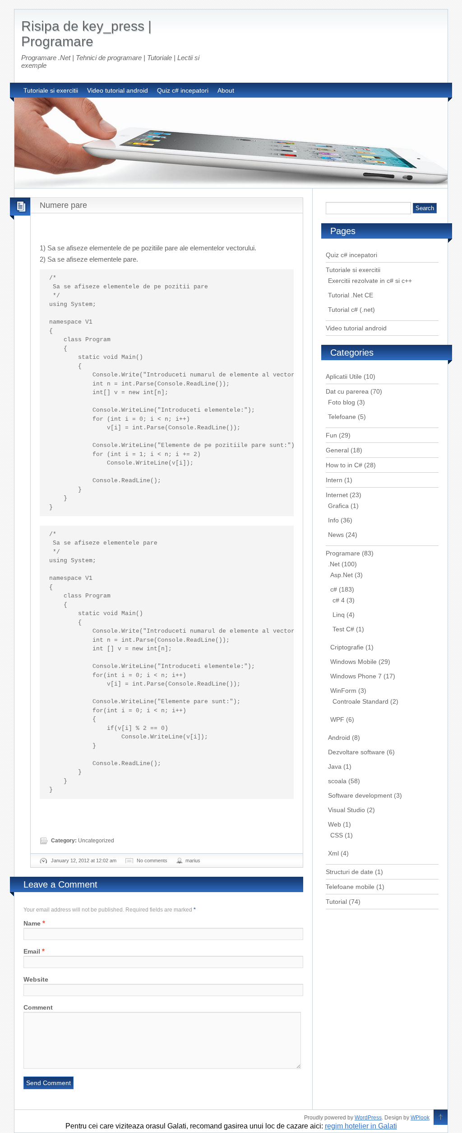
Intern (334, 480)
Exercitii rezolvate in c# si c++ (370, 280)
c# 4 (339, 600)
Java (335, 766)
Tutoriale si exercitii (50, 90)
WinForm (343, 690)
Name (32, 923)
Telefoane (342, 416)
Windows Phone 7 (356, 676)
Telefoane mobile (350, 886)
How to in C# (344, 465)
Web (334, 824)
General (337, 450)
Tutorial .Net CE (350, 295)
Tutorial (336, 901)
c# (333, 589)
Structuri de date (349, 871)
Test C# (343, 629)
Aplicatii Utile (344, 376)
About (225, 90)
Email (31, 951)
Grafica (338, 505)
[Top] (440, 1117)
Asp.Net (341, 574)
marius (192, 860)
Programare (343, 553)
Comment (38, 1007)
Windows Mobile (353, 661)
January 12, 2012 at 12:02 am (83, 860)
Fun (331, 435)
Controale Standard (360, 701)
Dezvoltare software (356, 752)
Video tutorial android (117, 90)
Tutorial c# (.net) (351, 309)
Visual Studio (346, 809)
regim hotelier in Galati (361, 1126)
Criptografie (347, 647)
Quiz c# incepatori (182, 90)
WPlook (420, 1117)
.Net (334, 564)
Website (35, 979)
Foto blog (341, 402)
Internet (337, 494)
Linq (339, 614)
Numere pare (63, 205)
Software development (360, 795)
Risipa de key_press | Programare (86, 34)
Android (339, 737)
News (336, 534)
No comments (152, 860)
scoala (337, 781)
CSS (336, 835)
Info (333, 520)
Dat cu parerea (347, 391)
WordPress (368, 1117)
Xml (333, 853)
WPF (337, 719)
